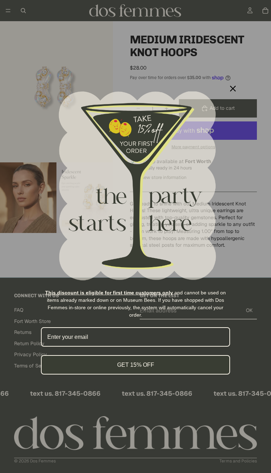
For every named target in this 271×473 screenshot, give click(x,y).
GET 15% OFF (135, 365)
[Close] (232, 88)
